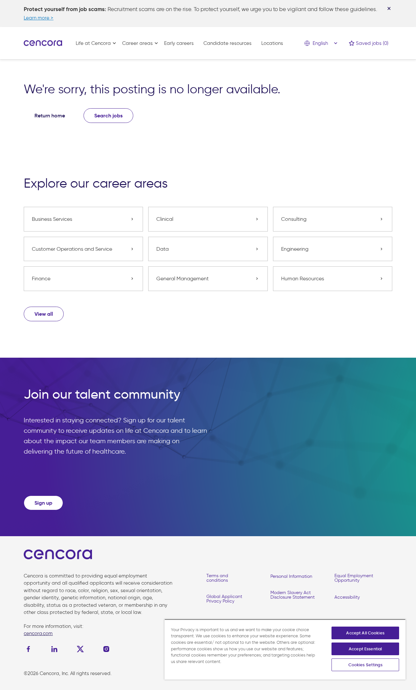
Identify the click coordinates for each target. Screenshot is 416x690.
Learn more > (38, 18)
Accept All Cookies (365, 633)
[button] (44, 314)
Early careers (179, 43)
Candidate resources (227, 43)
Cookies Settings (365, 665)
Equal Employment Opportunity (353, 578)
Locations (272, 43)
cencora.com (38, 633)
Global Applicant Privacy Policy (224, 599)
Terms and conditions (217, 578)
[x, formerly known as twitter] (80, 649)
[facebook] (30, 649)
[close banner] (389, 8)
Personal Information (291, 576)
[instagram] (106, 649)
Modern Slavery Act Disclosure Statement (292, 595)
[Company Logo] (43, 43)
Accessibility (347, 597)
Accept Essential (365, 649)
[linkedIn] (54, 649)
